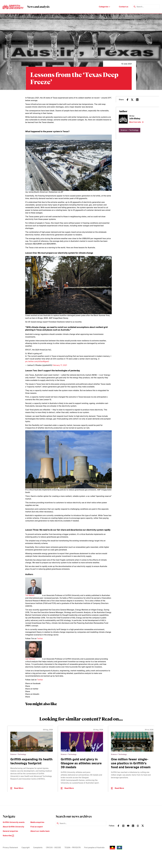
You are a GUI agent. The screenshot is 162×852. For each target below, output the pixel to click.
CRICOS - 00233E (53, 847)
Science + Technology (130, 130)
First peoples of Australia (94, 847)
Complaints (37, 847)
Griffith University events (14, 822)
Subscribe (7, 836)
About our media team (40, 831)
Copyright (25, 847)
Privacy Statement (10, 847)
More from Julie (135, 122)
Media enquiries (37, 822)
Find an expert (36, 827)
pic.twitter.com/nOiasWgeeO (37, 361)
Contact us (123, 7)
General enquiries (10, 831)
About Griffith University (13, 827)
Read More (18, 788)
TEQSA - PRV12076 (72, 847)
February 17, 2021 (60, 365)
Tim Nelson (29, 595)
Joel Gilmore (30, 659)
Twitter (40, 638)
